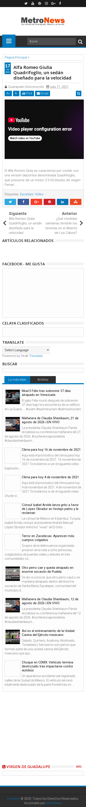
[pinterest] (40, 3)
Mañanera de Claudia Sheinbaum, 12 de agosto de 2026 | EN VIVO (50, 601)
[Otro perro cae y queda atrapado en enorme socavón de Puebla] (13, 574)
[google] (53, 3)
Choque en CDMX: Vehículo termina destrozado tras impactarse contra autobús (47, 666)
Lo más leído (17, 379)
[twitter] (26, 3)
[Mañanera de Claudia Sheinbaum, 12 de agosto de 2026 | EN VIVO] (13, 605)
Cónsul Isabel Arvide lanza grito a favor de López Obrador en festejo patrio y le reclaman (50, 509)
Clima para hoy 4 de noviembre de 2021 (50, 477)
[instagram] (46, 3)
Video (39, 194)
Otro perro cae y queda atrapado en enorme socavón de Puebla (47, 570)
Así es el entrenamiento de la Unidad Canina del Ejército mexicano (48, 633)
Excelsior (26, 194)
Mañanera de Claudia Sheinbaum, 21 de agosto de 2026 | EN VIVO (50, 420)
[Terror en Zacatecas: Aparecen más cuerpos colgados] (13, 542)
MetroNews (54, 803)
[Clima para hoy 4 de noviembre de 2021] (13, 483)
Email (44, 93)
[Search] (80, 41)
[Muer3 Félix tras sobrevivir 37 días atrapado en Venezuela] (13, 397)
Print (28, 93)
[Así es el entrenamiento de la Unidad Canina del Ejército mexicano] (13, 637)
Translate (36, 356)
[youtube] (33, 3)
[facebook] (60, 3)
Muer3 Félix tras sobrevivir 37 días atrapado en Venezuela (46, 393)
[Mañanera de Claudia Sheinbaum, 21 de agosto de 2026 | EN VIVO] (13, 424)
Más (79, 766)
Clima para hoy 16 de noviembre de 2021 (51, 450)
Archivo (42, 379)
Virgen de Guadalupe (28, 766)
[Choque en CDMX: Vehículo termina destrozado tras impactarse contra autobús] (13, 668)
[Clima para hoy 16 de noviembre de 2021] (13, 456)
